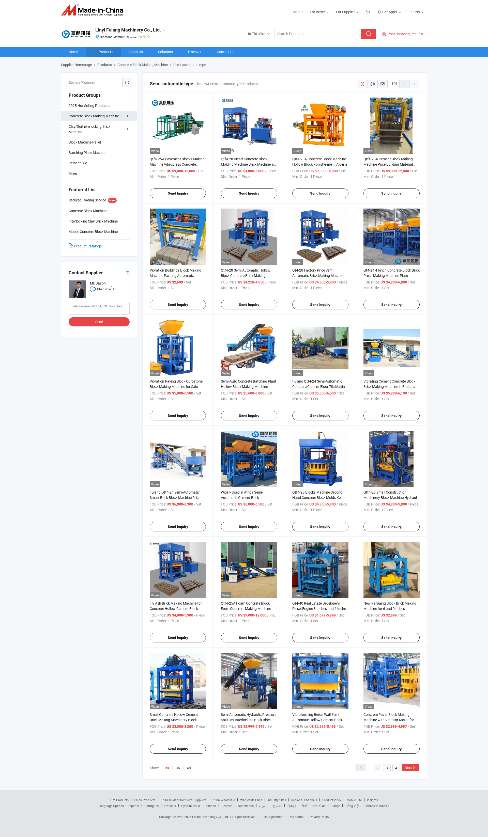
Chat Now (104, 289)
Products (106, 51)
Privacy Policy (319, 817)
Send (99, 321)
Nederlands (246, 806)
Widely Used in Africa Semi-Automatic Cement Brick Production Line (242, 497)
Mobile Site (354, 800)
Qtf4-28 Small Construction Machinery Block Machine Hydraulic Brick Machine (391, 497)
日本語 (291, 806)
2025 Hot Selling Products (89, 105)
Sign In (298, 11)
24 (167, 768)
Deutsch (227, 806)
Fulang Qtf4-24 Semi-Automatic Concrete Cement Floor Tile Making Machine (319, 386)
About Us (135, 51)
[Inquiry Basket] (368, 11)
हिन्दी (304, 806)
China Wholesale (223, 800)
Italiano (211, 806)
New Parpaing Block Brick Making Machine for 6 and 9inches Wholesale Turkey (389, 608)
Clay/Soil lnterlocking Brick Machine (89, 129)
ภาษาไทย (319, 806)
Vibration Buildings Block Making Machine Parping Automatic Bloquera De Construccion (175, 275)
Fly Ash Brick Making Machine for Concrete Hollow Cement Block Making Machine (176, 608)
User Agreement (272, 817)
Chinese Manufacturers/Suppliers (183, 800)
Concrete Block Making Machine (94, 116)
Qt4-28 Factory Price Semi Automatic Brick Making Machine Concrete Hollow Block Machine (318, 275)
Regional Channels (304, 800)
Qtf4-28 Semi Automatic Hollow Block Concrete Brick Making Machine (245, 275)
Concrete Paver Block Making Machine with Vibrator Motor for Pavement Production (388, 720)
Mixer (73, 173)
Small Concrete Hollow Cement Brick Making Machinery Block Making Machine (174, 720)
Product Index (331, 800)
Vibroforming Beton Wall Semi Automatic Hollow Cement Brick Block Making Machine (317, 720)
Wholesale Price (251, 800)
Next (408, 767)
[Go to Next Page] (414, 84)
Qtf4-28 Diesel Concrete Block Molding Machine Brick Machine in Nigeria (247, 164)
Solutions (165, 51)
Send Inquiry (178, 193)
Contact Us (225, 51)
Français (170, 806)
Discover (195, 51)
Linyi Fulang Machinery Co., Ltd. (128, 30)
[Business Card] (128, 273)
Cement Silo (78, 163)
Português (151, 806)
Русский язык (190, 806)
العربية (263, 806)
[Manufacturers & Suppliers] (93, 10)
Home (73, 51)
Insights (372, 800)
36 (178, 767)
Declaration (296, 817)
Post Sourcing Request (405, 33)
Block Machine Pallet (85, 142)
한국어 (277, 806)
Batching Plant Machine (87, 152)
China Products (144, 800)
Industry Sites (276, 800)
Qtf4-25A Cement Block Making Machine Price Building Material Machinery (388, 164)
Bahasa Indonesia (377, 806)
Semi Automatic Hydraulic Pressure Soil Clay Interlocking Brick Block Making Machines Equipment (248, 720)
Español (133, 806)
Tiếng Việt (352, 806)
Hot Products (119, 800)
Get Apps (390, 11)
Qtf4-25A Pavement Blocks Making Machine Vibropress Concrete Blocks (177, 164)
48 (189, 767)
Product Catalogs (88, 246)
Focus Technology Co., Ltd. (211, 817)
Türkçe (335, 806)
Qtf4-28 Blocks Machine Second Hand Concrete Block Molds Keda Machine (318, 497)
